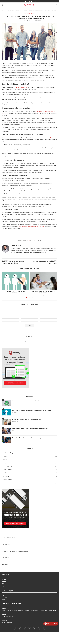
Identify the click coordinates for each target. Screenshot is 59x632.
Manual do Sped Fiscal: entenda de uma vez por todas (29, 438)
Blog (3, 583)
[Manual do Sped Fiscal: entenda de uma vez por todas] (6, 440)
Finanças (30, 463)
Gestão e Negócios (30, 469)
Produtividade (30, 476)
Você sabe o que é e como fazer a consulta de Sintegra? (30, 428)
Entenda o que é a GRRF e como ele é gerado (26, 419)
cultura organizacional (21, 234)
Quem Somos (5, 579)
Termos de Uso (5, 585)
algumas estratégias (48, 137)
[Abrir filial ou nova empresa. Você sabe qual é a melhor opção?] (6, 412)
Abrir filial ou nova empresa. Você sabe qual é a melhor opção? (32, 410)
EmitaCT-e (4, 599)
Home (3, 10)
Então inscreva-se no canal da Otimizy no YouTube (31, 226)
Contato (4, 581)
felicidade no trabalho (21, 87)
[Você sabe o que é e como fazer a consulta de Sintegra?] (6, 431)
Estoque (30, 459)
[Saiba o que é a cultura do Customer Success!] (15, 281)
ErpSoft (3, 596)
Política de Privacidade (7, 587)
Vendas (30, 483)
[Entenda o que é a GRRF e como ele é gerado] (6, 422)
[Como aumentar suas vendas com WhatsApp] (6, 403)
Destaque (30, 456)
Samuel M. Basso (28, 20)
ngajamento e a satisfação (9, 155)
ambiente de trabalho (8, 234)
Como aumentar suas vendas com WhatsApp (26, 401)
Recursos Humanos (30, 479)
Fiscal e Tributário (30, 466)
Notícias (30, 473)
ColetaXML (4, 597)
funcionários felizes (34, 234)
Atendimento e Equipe (13, 10)
